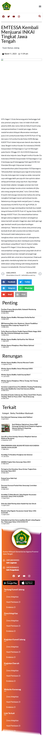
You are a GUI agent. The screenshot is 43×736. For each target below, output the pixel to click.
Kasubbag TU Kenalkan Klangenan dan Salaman (16, 455)
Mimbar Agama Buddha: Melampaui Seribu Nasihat (18, 317)
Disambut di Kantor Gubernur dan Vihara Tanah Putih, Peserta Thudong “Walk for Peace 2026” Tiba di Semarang (21, 396)
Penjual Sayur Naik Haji (9, 478)
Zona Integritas (12, 597)
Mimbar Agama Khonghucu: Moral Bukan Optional (17, 345)
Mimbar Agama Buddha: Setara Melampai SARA (17, 368)
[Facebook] (3, 16)
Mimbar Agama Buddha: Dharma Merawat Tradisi (17, 362)
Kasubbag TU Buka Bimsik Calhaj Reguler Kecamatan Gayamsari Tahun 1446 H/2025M (18, 495)
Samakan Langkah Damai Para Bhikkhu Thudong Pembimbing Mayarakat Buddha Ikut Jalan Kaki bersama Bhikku (21, 388)
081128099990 (12, 560)
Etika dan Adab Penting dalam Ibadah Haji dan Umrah (18, 504)
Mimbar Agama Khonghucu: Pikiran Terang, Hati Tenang (19, 381)
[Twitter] (8, 16)
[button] (40, 6)
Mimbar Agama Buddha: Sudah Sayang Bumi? (16, 375)
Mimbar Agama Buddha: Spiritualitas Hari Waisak (17, 339)
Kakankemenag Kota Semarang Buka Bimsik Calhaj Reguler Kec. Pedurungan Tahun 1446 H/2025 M (20, 521)
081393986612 (12, 567)
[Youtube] (13, 16)
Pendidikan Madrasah (24, 413)
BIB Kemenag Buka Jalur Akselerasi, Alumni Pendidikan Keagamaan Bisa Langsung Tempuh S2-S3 (19, 324)
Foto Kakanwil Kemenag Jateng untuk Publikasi (16, 417)
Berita (12, 413)
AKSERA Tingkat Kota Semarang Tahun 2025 (16, 462)
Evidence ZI (10, 607)
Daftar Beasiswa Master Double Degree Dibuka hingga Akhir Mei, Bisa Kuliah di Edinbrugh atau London (21, 332)
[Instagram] (19, 16)
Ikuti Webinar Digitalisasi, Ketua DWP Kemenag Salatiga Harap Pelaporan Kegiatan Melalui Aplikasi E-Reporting (27, 426)
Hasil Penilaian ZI (13, 602)
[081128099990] (4, 560)
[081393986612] (4, 567)
